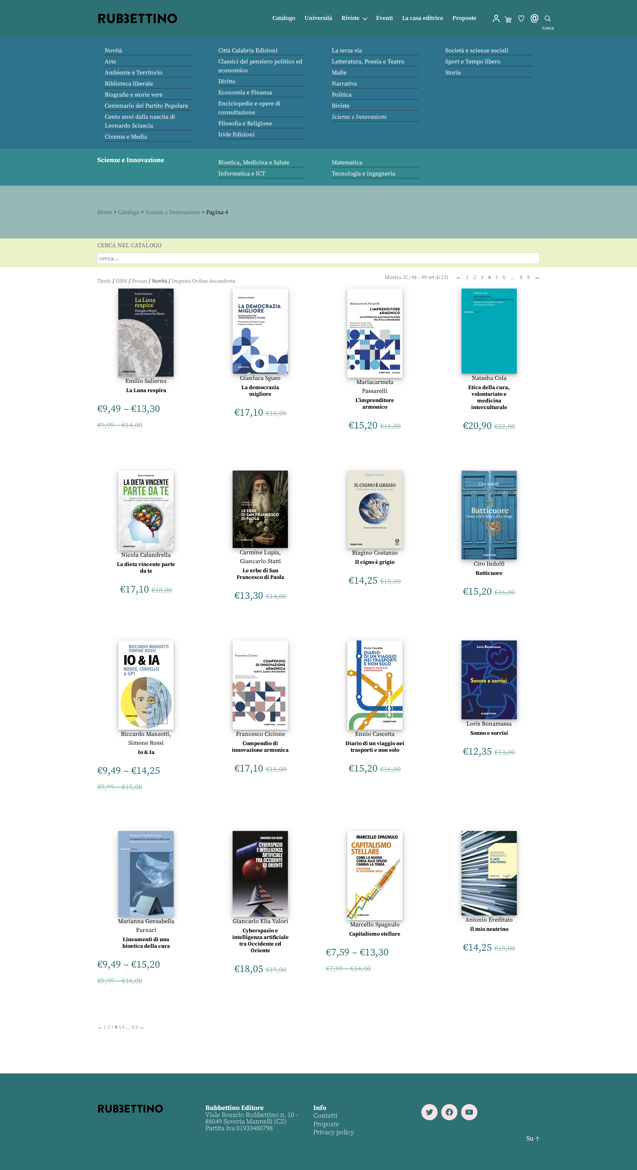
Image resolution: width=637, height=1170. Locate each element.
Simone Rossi (146, 743)
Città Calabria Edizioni (248, 50)
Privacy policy (333, 1132)
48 (414, 277)
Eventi (384, 18)
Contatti (325, 1115)
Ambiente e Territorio (134, 72)
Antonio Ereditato (489, 919)
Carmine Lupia (259, 552)
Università (318, 18)
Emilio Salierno (146, 381)
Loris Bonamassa (489, 723)
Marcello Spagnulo (375, 924)
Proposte (464, 18)
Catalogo (283, 18)
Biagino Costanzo (375, 552)
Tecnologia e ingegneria (363, 173)
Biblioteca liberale (129, 83)
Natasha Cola (489, 378)
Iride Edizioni (236, 134)
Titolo (104, 281)
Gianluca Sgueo (260, 378)
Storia (453, 72)
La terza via (347, 50)
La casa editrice (422, 18)
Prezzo (139, 281)
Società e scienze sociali (476, 50)
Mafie (339, 72)
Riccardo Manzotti (145, 734)
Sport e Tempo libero (473, 61)
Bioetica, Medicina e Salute (253, 162)
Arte (110, 61)
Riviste (350, 18)
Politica (342, 94)
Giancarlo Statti (260, 561)
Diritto (227, 81)
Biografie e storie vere (134, 94)
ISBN (121, 281)
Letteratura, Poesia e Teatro (368, 61)
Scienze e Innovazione (359, 117)
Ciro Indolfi (489, 563)
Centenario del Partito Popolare (146, 105)
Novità (113, 50)
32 (405, 277)
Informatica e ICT (241, 173)
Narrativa (344, 83)
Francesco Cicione (260, 734)
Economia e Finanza (245, 92)
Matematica (347, 162)
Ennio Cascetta (374, 734)
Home (104, 212)
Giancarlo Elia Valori (260, 921)
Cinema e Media (126, 136)
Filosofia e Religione (245, 123)
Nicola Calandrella (146, 555)
